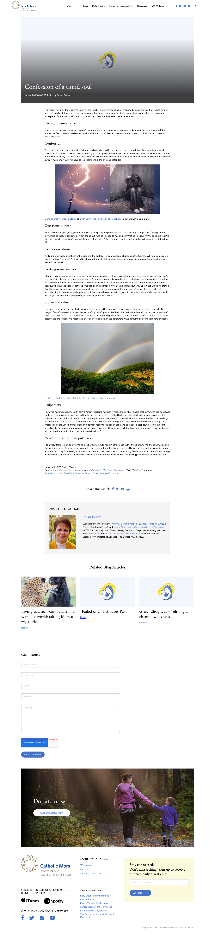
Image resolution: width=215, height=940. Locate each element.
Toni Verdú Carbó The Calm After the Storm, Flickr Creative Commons (80, 398)
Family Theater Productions (94, 903)
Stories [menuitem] (70, 6)
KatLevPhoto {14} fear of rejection (100, 219)
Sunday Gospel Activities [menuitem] (121, 6)
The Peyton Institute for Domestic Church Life (97, 916)
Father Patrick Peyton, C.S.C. (94, 910)
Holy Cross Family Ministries (94, 895)
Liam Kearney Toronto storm (60, 219)
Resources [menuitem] (142, 6)
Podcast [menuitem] (84, 6)
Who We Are (87, 865)
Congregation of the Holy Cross (96, 907)
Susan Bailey (63, 95)
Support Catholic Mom (51, 813)
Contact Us (85, 869)
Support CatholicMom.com (93, 873)
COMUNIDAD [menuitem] (158, 6)
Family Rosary (87, 899)
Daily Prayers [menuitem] (98, 6)
